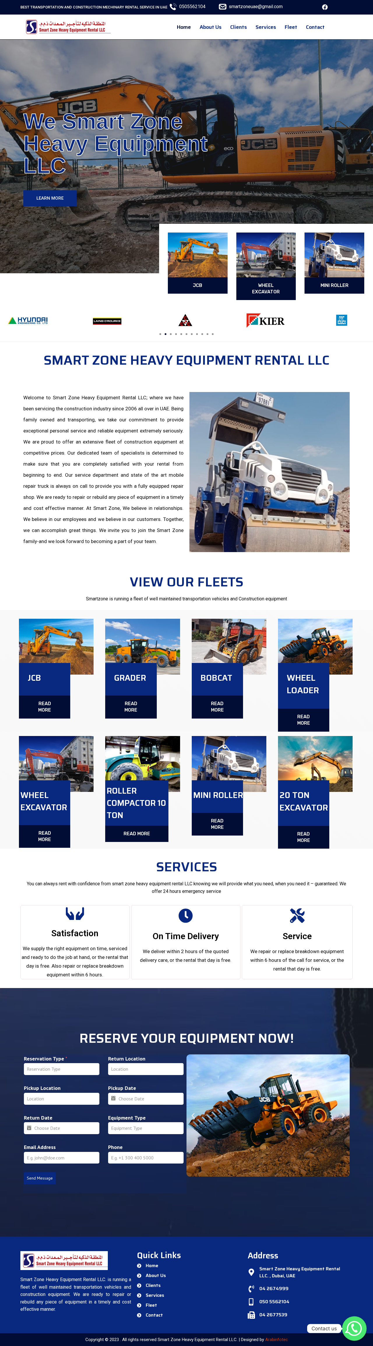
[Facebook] (325, 7)
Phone (115, 1147)
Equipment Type (127, 1117)
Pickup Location (42, 1088)
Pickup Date (122, 1088)
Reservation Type (45, 1058)
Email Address (40, 1147)
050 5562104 (274, 1301)
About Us (210, 27)
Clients (238, 27)
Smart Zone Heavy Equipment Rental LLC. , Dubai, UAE (299, 1272)
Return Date (38, 1117)
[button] (50, 198)
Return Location (126, 1058)
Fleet (291, 27)
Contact (315, 27)
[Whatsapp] (354, 1328)
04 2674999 (273, 1288)
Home (184, 27)
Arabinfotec (276, 1339)
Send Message (40, 1178)
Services (266, 27)
